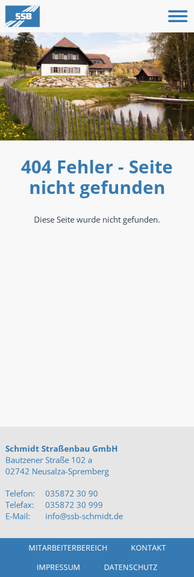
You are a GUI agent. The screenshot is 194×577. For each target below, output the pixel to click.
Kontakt (148, 547)
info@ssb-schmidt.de (84, 516)
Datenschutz (130, 567)
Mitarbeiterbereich (68, 547)
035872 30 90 (70, 493)
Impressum (58, 567)
